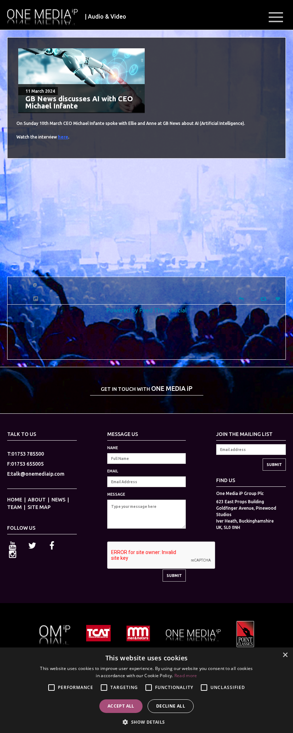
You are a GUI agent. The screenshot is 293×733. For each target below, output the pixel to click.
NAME (112, 448)
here (63, 137)
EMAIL (112, 471)
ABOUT (37, 500)
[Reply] (241, 298)
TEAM (14, 507)
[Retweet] (264, 298)
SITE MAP (39, 507)
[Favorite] (278, 299)
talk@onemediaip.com (37, 474)
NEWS (58, 500)
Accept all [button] (121, 706)
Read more (185, 676)
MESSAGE (116, 494)
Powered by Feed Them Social (146, 310)
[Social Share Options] (36, 298)
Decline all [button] (170, 706)
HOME (14, 500)
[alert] (146, 690)
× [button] (285, 655)
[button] (146, 721)
